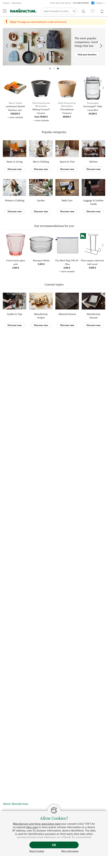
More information (70, 851)
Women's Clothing (14, 200)
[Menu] (4, 11)
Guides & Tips (14, 314)
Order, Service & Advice (69, 3)
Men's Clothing (41, 161)
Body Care (67, 200)
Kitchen (93, 161)
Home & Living (14, 161)
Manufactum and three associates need (36, 823)
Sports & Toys (67, 161)
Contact (6, 3)
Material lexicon (67, 314)
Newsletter (16, 3)
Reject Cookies (36, 851)
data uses (32, 827)
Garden (41, 200)
